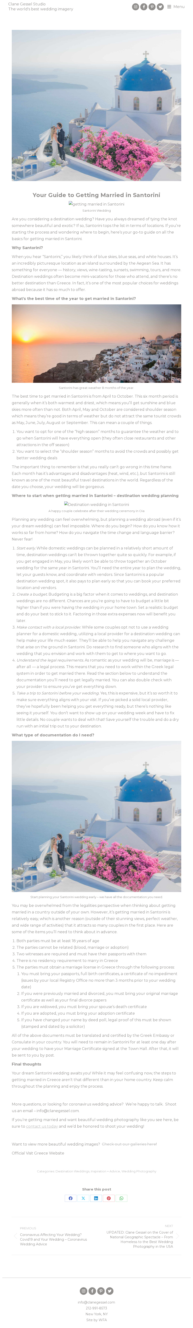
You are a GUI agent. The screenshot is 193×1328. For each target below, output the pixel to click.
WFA (103, 1320)
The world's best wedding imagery (40, 9)
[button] (176, 7)
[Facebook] (70, 1198)
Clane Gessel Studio (27, 4)
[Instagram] (135, 6)
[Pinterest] (109, 1198)
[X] (83, 1198)
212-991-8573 (96, 1308)
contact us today (42, 1126)
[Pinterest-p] (152, 6)
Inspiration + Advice (105, 1171)
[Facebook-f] (143, 6)
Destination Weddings (72, 1171)
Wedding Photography (138, 1171)
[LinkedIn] (96, 1198)
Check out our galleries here (129, 1144)
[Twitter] (160, 6)
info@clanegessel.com (96, 1302)
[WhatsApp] (121, 1198)
